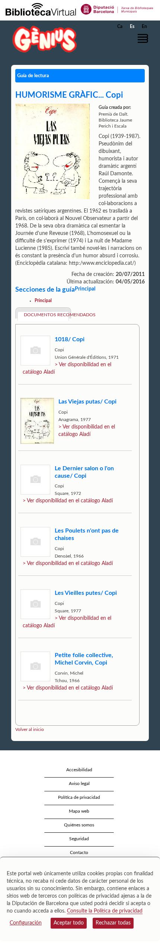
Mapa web (79, 811)
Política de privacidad (79, 797)
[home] (43, 39)
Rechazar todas (113, 923)
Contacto (79, 852)
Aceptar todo (69, 923)
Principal (43, 300)
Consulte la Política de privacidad (105, 911)
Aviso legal (79, 783)
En (144, 26)
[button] (144, 38)
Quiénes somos (79, 825)
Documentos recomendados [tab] (46, 315)
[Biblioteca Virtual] (41, 9)
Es (132, 26)
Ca (119, 26)
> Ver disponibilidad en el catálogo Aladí (68, 500)
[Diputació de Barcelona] (117, 9)
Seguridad (79, 838)
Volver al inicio (29, 729)
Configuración (26, 923)
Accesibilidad (79, 769)
